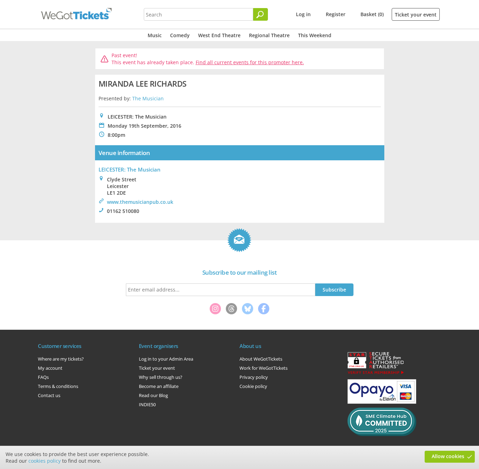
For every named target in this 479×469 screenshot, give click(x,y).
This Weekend (314, 35)
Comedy (180, 35)
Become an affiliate (158, 386)
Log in (303, 14)
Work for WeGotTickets (264, 368)
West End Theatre (219, 35)
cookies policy (44, 460)
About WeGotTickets (261, 359)
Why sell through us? (160, 377)
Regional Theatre (269, 35)
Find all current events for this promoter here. (250, 62)
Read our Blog (153, 395)
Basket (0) (372, 14)
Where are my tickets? (61, 359)
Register (335, 14)
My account (50, 368)
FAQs (43, 377)
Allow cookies (448, 456)
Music (155, 35)
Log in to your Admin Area (166, 359)
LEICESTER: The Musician (130, 169)
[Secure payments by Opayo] (382, 402)
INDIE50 (147, 404)
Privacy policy (254, 377)
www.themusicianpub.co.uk (140, 202)
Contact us (49, 395)
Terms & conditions (58, 386)
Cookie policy (253, 386)
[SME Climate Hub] (382, 434)
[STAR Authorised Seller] (376, 373)
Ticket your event (416, 14)
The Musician (148, 98)
